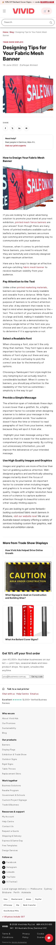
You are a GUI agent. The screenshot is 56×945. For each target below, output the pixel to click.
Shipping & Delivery (11, 848)
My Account (8, 828)
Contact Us (8, 838)
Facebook (9, 874)
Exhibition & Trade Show (14, 766)
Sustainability (9, 740)
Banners (6, 756)
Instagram (10, 879)
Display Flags (8, 761)
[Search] (48, 22)
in (19, 126)
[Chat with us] (47, 938)
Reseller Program (10, 802)
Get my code (37, 688)
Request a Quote (10, 843)
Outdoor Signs (9, 771)
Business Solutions (11, 797)
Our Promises (8, 735)
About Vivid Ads (10, 730)
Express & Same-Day (12, 852)
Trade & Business (10, 816)
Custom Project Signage (14, 812)
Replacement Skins (11, 785)
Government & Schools (13, 807)
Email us (34, 705)
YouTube (9, 889)
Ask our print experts (15, 144)
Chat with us (8, 705)
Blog (12, 32)
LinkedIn (9, 884)
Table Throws (9, 781)
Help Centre (22, 705)
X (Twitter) (10, 893)
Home (5, 32)
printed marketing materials (32, 287)
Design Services (10, 862)
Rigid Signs (7, 776)
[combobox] (26, 22)
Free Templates (9, 857)
